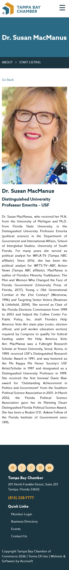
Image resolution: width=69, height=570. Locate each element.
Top (60, 562)
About (7, 62)
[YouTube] (49, 468)
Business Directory (24, 521)
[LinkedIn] (40, 468)
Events (16, 529)
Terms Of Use (38, 556)
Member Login (21, 514)
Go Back (8, 80)
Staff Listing (30, 62)
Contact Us (19, 536)
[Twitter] (22, 468)
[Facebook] (12, 468)
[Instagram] (31, 468)
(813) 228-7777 (21, 498)
